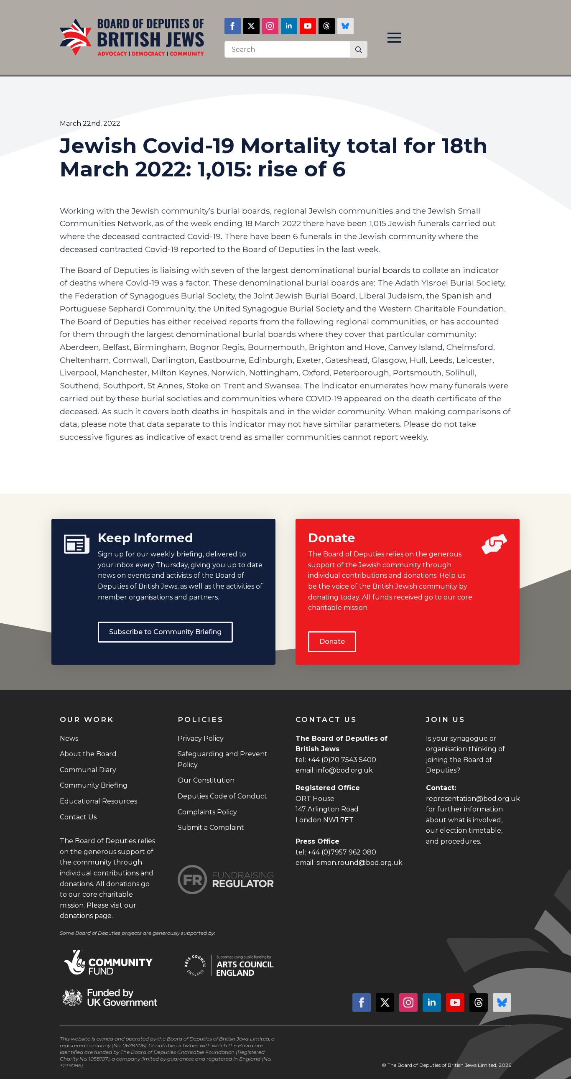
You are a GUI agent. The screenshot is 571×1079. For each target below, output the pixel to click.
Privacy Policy (201, 738)
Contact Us (78, 817)
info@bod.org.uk (344, 770)
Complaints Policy (207, 812)
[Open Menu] (394, 37)
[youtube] (308, 26)
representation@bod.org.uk (473, 799)
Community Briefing (93, 785)
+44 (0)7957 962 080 (342, 852)
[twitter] (251, 26)
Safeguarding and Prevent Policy (223, 759)
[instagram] (270, 26)
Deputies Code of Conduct (222, 796)
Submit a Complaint (211, 828)
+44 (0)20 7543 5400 (342, 760)
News (69, 738)
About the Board (88, 754)
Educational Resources (98, 801)
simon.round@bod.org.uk (359, 863)
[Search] (358, 49)
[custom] (327, 26)
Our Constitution (206, 780)
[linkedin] (289, 26)
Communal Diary (88, 770)
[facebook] (232, 26)
